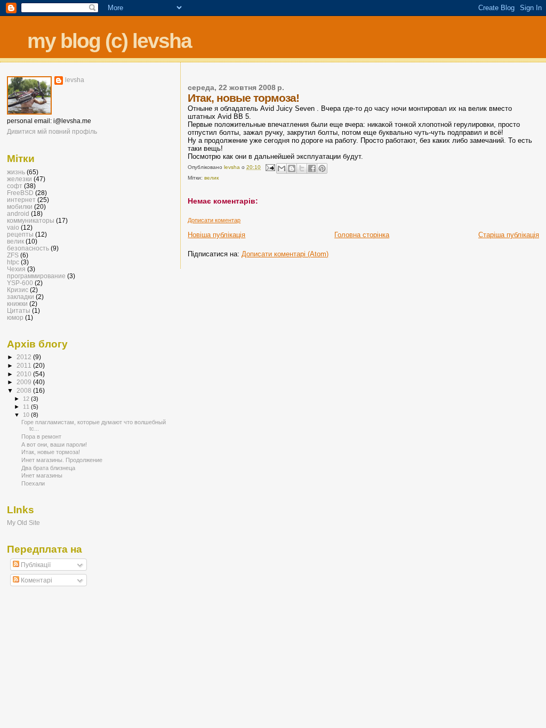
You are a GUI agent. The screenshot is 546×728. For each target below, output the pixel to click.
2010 (25, 373)
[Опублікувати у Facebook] (312, 168)
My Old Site (23, 522)
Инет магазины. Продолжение (61, 460)
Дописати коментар (214, 220)
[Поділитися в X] (301, 168)
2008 (25, 390)
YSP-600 (20, 282)
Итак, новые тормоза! (50, 452)
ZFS (13, 255)
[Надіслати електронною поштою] (281, 168)
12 (27, 398)
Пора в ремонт (41, 436)
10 (27, 414)
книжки (17, 303)
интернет (21, 199)
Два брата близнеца (48, 468)
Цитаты (18, 310)
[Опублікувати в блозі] (291, 168)
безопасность (28, 248)
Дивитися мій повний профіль (52, 131)
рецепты (20, 234)
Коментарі (35, 580)
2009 (25, 381)
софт (14, 185)
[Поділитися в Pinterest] (322, 168)
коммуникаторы (30, 220)
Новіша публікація (216, 235)
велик (211, 178)
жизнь (16, 171)
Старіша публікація (508, 235)
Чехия (16, 268)
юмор (15, 317)
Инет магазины (41, 475)
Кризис (17, 289)
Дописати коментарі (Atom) (285, 254)
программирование (36, 275)
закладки (20, 296)
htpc (13, 261)
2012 (25, 356)
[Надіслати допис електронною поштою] (269, 167)
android (18, 213)
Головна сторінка (361, 235)
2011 (25, 365)
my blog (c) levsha (109, 40)
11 (27, 406)
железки (19, 178)
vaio (13, 227)
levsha (74, 80)
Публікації (35, 565)
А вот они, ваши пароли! (54, 444)
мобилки (20, 206)
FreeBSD (20, 192)
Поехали (33, 483)
